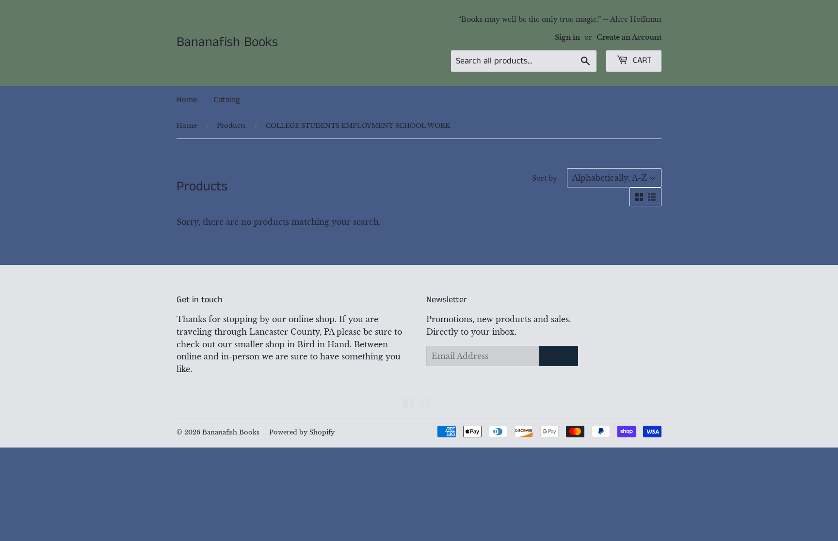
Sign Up (559, 355)
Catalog (227, 100)
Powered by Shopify (302, 432)
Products (231, 126)
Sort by (544, 178)
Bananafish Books (227, 42)
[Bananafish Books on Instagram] (425, 404)
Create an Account (628, 37)
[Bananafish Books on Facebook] (408, 404)
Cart (641, 60)
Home (187, 100)
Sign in (567, 37)
